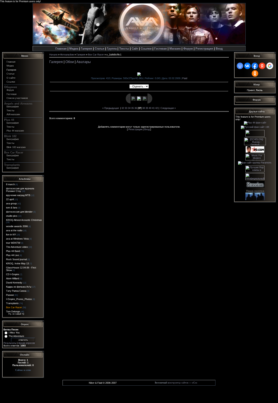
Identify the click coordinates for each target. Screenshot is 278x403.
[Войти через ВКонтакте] (247, 66)
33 (126, 108)
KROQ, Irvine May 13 (17, 263)
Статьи (99, 48)
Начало (53, 54)
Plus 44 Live (12, 255)
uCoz (194, 382)
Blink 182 (16, 147)
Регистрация (204, 48)
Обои (69, 62)
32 (122, 108)
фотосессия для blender (19, 211)
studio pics (11, 216)
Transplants (12, 303)
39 (147, 108)
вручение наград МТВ (18, 195)
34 (129, 108)
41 (153, 108)
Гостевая (12, 94)
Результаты (9, 343)
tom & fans (11, 207)
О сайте (11, 78)
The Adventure (16, 336)
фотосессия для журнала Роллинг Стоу (20, 189)
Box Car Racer (14, 307)
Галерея (86, 48)
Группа (112, 48)
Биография (13, 106)
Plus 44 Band (13, 251)
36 (135, 108)
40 (150, 108)
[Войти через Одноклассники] (255, 73)
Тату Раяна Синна (16, 291)
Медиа (73, 48)
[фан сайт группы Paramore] (255, 162)
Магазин (175, 48)
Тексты (124, 48)
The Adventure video (17, 247)
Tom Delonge (13, 311)
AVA (13, 114)
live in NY (11, 234)
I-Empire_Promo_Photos (19, 299)
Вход (219, 48)
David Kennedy (14, 282)
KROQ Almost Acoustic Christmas (24, 220)
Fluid (184, 78)
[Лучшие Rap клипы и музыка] (255, 171)
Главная (61, 48)
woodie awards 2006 (17, 226)
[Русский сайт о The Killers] (255, 136)
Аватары (83, 62)
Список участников (17, 98)
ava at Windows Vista (17, 238)
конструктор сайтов (178, 382)
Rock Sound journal (16, 259)
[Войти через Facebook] (255, 66)
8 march (10, 184)
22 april (10, 199)
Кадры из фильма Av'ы (18, 286)
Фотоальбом (67, 54)
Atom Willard (12, 278)
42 (156, 108)
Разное (10, 295)
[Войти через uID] (240, 66)
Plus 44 (15, 130)
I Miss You (14, 332)
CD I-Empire (12, 274)
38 (143, 108)
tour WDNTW (13, 242)
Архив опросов (26, 343)
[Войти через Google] (269, 65)
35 (132, 108)
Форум (188, 48)
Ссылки (146, 48)
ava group (11, 203)
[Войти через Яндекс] (262, 66)
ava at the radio (14, 230)
